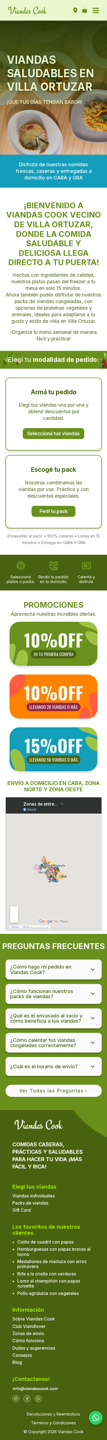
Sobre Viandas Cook (33, 1319)
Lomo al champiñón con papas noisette (48, 1283)
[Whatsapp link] (38, 1398)
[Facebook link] (27, 1398)
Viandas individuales (33, 1195)
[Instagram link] (15, 1398)
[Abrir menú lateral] (96, 10)
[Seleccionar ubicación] (75, 10)
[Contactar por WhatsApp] (96, 1418)
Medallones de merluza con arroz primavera (52, 1264)
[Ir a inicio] (27, 10)
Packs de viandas (30, 1203)
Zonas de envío (28, 1333)
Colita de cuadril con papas (45, 1242)
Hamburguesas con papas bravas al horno (54, 1251)
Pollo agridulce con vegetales (48, 1293)
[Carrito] (84, 10)
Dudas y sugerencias (33, 1348)
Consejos (22, 1355)
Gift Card (21, 1210)
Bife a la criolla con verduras (46, 1274)
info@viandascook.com (35, 1388)
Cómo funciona (28, 1340)
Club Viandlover (29, 1326)
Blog (17, 1362)
